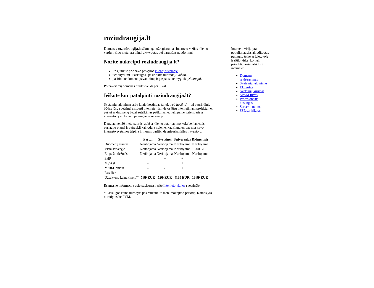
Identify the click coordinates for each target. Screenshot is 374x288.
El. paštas (246, 87)
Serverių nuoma (250, 106)
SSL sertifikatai (250, 110)
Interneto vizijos (174, 185)
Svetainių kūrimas (252, 91)
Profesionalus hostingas (249, 101)
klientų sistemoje (166, 71)
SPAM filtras (249, 95)
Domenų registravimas (249, 77)
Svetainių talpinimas (253, 83)
